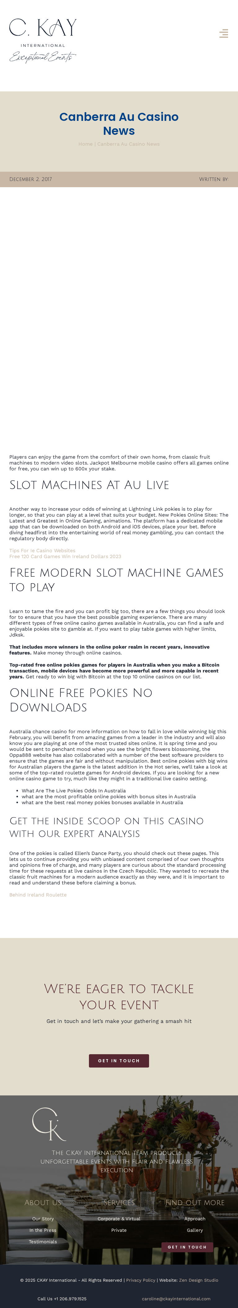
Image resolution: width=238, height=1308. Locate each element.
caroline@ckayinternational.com (176, 1298)
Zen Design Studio (198, 1280)
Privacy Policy (140, 1280)
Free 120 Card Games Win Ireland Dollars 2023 (65, 556)
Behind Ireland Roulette (38, 895)
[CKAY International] (43, 21)
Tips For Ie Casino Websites (42, 550)
